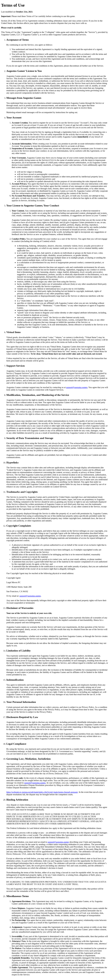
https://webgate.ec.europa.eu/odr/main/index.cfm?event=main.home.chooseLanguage (42, 792)
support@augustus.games (76, 387)
